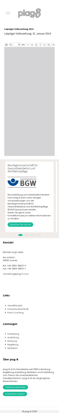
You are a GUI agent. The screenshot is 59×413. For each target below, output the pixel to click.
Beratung (12, 341)
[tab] (20, 235)
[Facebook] (45, 407)
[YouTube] (51, 407)
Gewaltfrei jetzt (14, 305)
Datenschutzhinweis (15, 387)
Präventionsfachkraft (17, 309)
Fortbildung (13, 334)
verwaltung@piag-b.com (16, 273)
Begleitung (12, 344)
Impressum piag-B (15, 393)
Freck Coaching (15, 312)
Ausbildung (13, 337)
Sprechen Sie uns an (20, 224)
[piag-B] (29, 13)
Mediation (12, 348)
